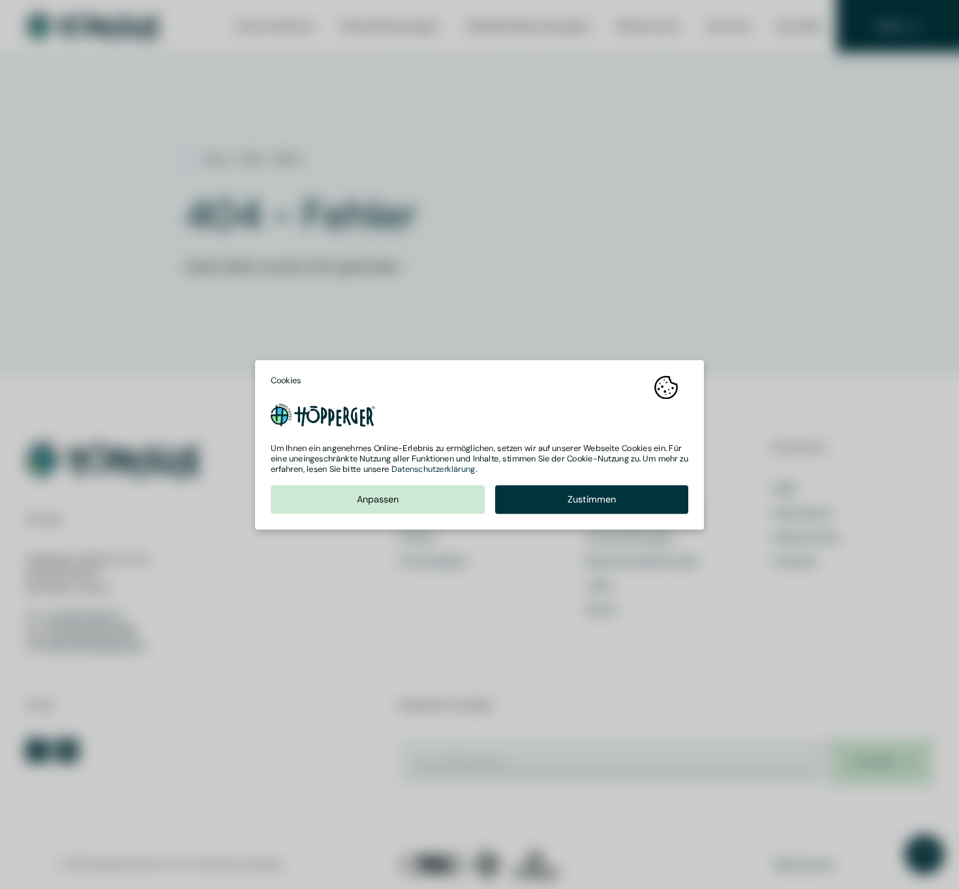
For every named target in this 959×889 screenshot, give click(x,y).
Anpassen (378, 499)
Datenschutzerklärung (433, 468)
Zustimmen (592, 499)
